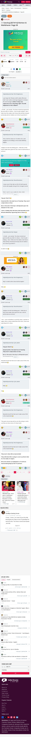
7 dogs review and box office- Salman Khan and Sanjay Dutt (13, 592)
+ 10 (28, 124)
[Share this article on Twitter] (17, 69)
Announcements (16, 579)
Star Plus (4, 703)
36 (9, 472)
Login (23, 1)
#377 (29, 338)
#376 (29, 302)
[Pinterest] (14, 717)
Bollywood (5, 590)
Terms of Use (5, 695)
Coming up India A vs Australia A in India (11, 584)
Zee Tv (3, 705)
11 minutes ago (19, 637)
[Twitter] (6, 717)
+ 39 (28, 221)
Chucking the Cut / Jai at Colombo (10, 649)
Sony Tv (4, 709)
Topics (15, 5)
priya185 (25, 595)
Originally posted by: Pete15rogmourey (13, 94)
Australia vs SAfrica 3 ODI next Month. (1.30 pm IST (14, 656)
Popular (8, 579)
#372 (29, 130)
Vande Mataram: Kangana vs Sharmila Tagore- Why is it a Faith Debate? (15, 608)
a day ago (20, 628)
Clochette (25, 628)
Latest (3, 579)
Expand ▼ (17, 525)
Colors (3, 707)
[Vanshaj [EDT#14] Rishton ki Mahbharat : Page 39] (26, 55)
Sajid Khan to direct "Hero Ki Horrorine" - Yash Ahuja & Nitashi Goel (15, 634)
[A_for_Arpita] (9, 62)
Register (28, 1)
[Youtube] (8, 717)
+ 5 (28, 169)
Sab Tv (3, 711)
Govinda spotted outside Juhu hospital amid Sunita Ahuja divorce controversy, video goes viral (22, 497)
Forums (9, 5)
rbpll (14, 530)
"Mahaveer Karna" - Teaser (8, 601)
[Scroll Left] (2, 78)
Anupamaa (5, 615)
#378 (29, 377)
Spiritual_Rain (24, 587)
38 (15, 472)
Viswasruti (25, 612)
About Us (4, 687)
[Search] (19, 1)
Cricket (4, 582)
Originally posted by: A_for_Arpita (11, 342)
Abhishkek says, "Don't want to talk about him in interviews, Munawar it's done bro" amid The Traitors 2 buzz (8, 498)
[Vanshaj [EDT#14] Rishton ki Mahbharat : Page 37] (4, 55)
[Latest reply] (17, 530)
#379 (29, 406)
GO (20, 55)
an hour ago (17, 587)
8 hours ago (19, 603)
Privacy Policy (5, 697)
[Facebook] (3, 717)
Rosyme (25, 603)
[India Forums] (8, 2)
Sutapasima (24, 620)
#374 (29, 228)
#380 (29, 438)
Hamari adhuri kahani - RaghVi (9, 642)
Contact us (5, 691)
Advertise (4, 689)
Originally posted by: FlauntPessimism (12, 180)
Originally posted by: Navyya (10, 232)
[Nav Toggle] (1, 1)
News (3, 5)
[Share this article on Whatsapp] (20, 69)
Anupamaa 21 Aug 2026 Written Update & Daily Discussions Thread (13, 617)
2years (5, 61)
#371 (29, 88)
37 (12, 472)
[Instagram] (11, 717)
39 (17, 472)
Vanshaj (6, 19)
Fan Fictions (5, 640)
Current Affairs (6, 606)
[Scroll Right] (29, 78)
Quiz (20, 5)
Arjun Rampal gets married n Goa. (10, 626)
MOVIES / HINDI (20, 492)
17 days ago (9, 530)
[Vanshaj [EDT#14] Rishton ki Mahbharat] (2, 55)
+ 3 (28, 82)
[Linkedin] (17, 717)
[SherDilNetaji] (2, 62)
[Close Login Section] (28, 163)
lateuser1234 (24, 644)
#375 (29, 273)
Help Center (5, 693)
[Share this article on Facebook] (14, 69)
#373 (29, 176)
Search (28, 52)
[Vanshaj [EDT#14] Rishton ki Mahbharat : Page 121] (29, 55)
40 (20, 472)
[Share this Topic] (11, 69)
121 (24, 472)
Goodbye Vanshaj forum (12, 513)
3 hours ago (19, 595)
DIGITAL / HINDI (5, 492)
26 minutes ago (17, 620)
